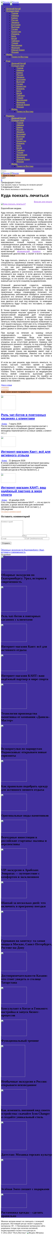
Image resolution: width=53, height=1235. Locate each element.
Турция (14, 43)
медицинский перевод (28, 251)
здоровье (5, 387)
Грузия (14, 29)
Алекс (4, 424)
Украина (15, 22)
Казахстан (16, 32)
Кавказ (14, 18)
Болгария (15, 25)
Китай (14, 38)
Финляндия (16, 45)
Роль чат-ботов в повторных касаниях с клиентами (23, 416)
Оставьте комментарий (11, 511)
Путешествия (12, 11)
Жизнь (9, 54)
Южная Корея (18, 50)
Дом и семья (6, 385)
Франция (15, 48)
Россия (14, 20)
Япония (15, 52)
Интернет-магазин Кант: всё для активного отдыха (25, 453)
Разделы (10, 116)
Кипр (13, 36)
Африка (15, 16)
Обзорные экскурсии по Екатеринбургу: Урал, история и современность (22, 551)
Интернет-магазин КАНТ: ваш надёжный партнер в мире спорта (23, 491)
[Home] (10, 4)
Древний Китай (13, 9)
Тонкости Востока (19, 57)
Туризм (14, 13)
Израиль (15, 34)
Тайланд (15, 41)
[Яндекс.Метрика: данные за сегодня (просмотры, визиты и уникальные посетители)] (35, 1233)
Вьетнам (15, 27)
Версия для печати (43, 202)
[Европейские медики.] (13, 204)
